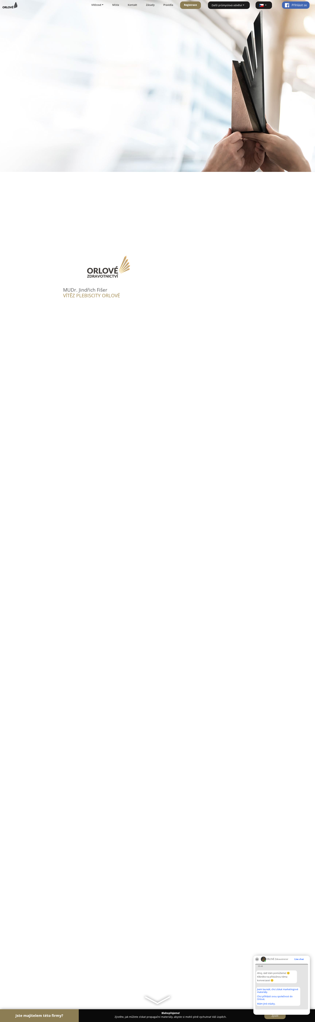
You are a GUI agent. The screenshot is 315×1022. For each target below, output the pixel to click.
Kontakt (132, 5)
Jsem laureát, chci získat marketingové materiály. (277, 991)
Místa (115, 5)
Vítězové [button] (96, 5)
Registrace (190, 5)
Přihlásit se (299, 5)
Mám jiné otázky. (266, 1003)
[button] (264, 5)
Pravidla (168, 5)
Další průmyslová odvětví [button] (227, 5)
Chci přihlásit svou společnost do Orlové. (275, 998)
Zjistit (275, 1015)
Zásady (150, 5)
